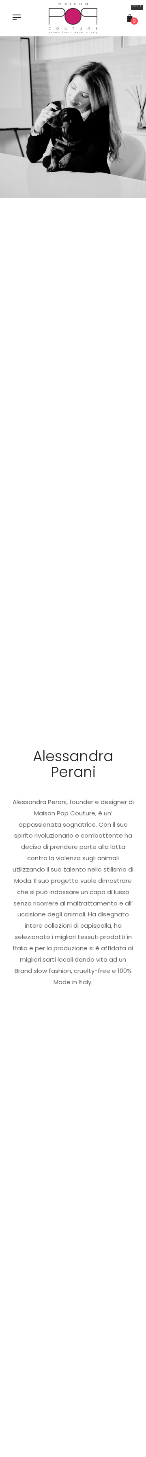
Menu (18, 18)
